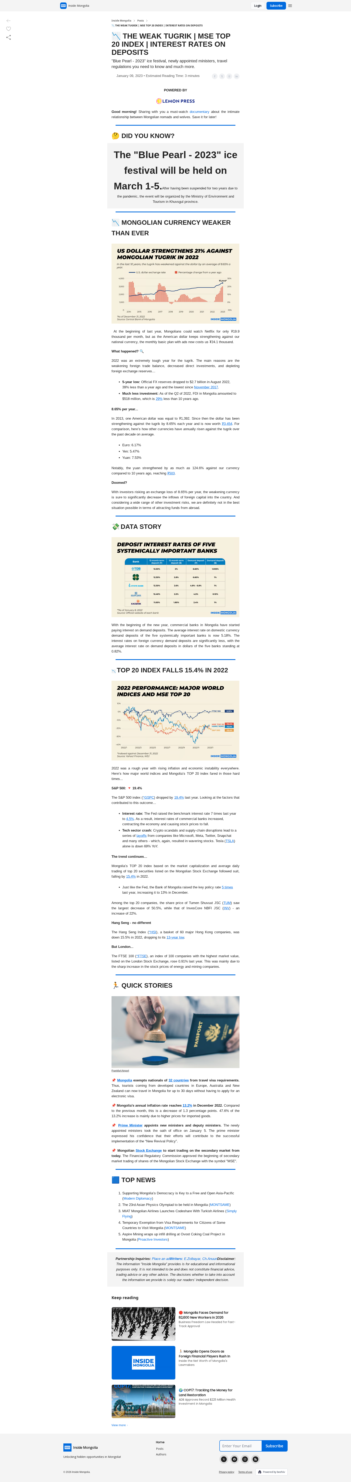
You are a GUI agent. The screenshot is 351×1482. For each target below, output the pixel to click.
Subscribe (276, 6)
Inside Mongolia (121, 20)
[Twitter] (223, 1459)
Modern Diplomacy (138, 1198)
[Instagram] (244, 1459)
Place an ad (161, 1259)
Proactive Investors (153, 1239)
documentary (199, 112)
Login (257, 6)
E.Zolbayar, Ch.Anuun (200, 1259)
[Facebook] (234, 1459)
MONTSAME (220, 1205)
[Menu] (290, 5)
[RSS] (255, 1459)
